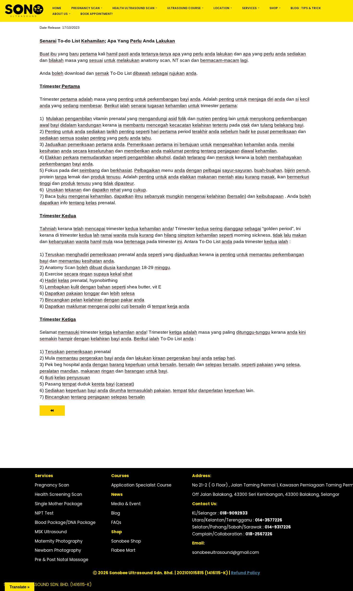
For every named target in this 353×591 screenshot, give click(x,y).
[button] (101, 8)
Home (56, 8)
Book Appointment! (96, 14)
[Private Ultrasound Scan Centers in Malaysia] (24, 11)
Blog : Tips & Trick (306, 8)
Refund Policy (245, 573)
